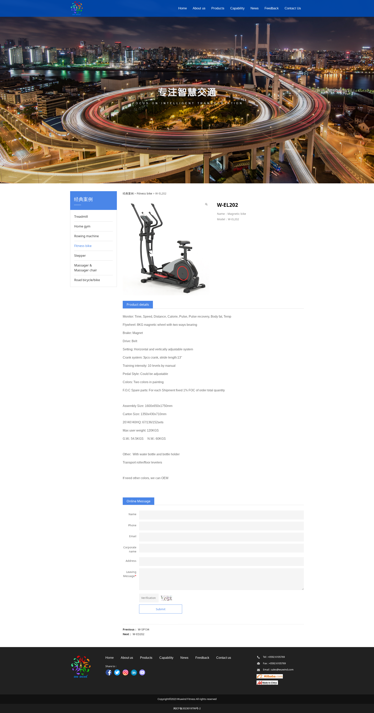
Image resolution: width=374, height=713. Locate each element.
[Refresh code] (166, 598)
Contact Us (293, 8)
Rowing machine (86, 236)
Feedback (272, 8)
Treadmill (81, 216)
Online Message (138, 501)
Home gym (82, 226)
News (255, 8)
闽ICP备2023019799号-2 (187, 708)
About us (199, 8)
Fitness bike (83, 246)
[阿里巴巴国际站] (270, 676)
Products (217, 8)
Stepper (80, 255)
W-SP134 (143, 629)
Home (182, 8)
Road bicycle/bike (87, 280)
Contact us (223, 657)
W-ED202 (138, 634)
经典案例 (128, 193)
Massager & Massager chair (85, 267)
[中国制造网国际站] (267, 682)
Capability (237, 8)
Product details (138, 304)
